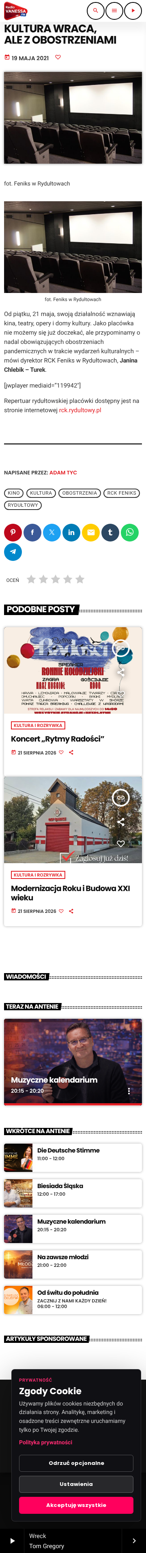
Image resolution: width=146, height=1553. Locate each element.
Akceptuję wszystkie (76, 1505)
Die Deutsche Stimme (68, 1151)
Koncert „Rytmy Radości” (57, 738)
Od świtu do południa (68, 1293)
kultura (41, 493)
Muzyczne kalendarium (54, 1080)
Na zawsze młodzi (62, 1257)
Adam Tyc (63, 472)
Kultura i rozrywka (38, 725)
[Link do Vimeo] (16, 11)
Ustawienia (76, 1484)
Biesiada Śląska (60, 1186)
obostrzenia (79, 493)
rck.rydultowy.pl (80, 410)
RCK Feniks (122, 493)
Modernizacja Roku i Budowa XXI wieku (70, 893)
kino (14, 493)
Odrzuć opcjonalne (76, 1463)
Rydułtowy (23, 505)
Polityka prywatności (45, 1442)
